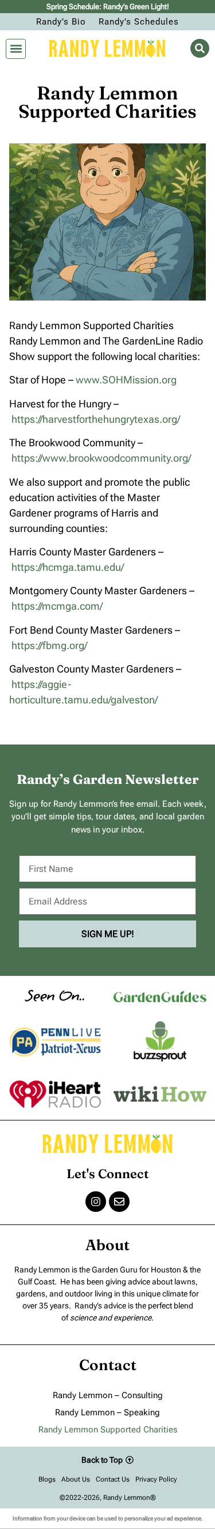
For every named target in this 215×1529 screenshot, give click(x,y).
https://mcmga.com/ (57, 606)
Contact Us (113, 1479)
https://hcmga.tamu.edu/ (67, 567)
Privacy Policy (156, 1479)
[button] (16, 49)
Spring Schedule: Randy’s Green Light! (107, 6)
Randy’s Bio (61, 22)
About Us (75, 1479)
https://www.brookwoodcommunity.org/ (101, 458)
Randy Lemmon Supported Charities (107, 1429)
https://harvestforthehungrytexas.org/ (95, 419)
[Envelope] (119, 1201)
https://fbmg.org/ (49, 645)
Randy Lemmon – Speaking (107, 1412)
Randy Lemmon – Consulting (108, 1395)
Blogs (47, 1479)
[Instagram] (95, 1201)
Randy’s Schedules (139, 22)
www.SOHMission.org (126, 380)
